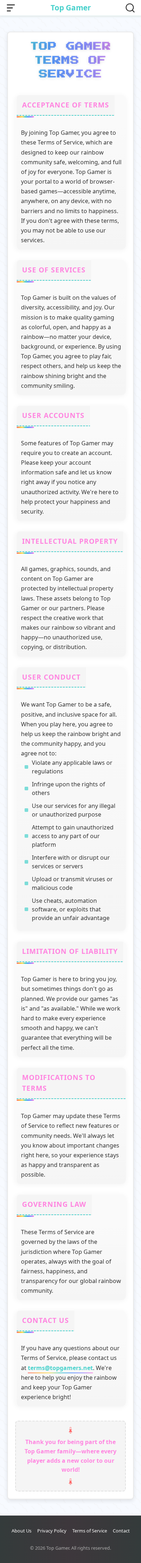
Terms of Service (89, 1530)
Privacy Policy (52, 1530)
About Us (21, 1530)
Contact (121, 1530)
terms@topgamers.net (60, 1368)
